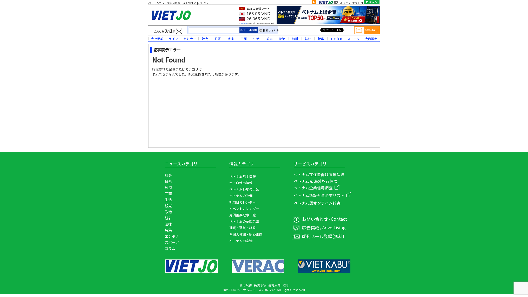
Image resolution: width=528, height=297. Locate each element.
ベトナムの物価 (240, 195)
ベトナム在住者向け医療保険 (319, 174)
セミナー (190, 38)
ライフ (173, 38)
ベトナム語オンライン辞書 (317, 203)
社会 (205, 38)
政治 (282, 38)
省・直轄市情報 (240, 182)
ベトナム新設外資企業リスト (319, 195)
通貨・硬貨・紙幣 (242, 227)
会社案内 (274, 285)
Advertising (334, 227)
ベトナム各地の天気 (244, 189)
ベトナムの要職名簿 (244, 221)
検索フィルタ (271, 30)
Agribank (244, 23)
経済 (230, 38)
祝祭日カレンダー (242, 202)
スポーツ (353, 38)
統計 (295, 38)
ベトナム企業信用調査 (313, 187)
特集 (321, 38)
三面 (243, 38)
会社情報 (157, 38)
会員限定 (371, 38)
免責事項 (260, 285)
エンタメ (336, 38)
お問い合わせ (315, 219)
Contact (339, 219)
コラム (170, 248)
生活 (256, 38)
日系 (218, 38)
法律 (308, 38)
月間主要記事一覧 (242, 214)
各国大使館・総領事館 (245, 234)
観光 (269, 38)
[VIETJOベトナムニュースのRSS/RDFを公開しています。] (314, 3)
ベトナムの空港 (240, 240)
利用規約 (245, 285)
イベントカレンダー (244, 208)
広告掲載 (310, 227)
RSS (286, 285)
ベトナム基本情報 (242, 176)
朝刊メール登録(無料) (323, 236)
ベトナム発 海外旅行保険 (315, 181)
